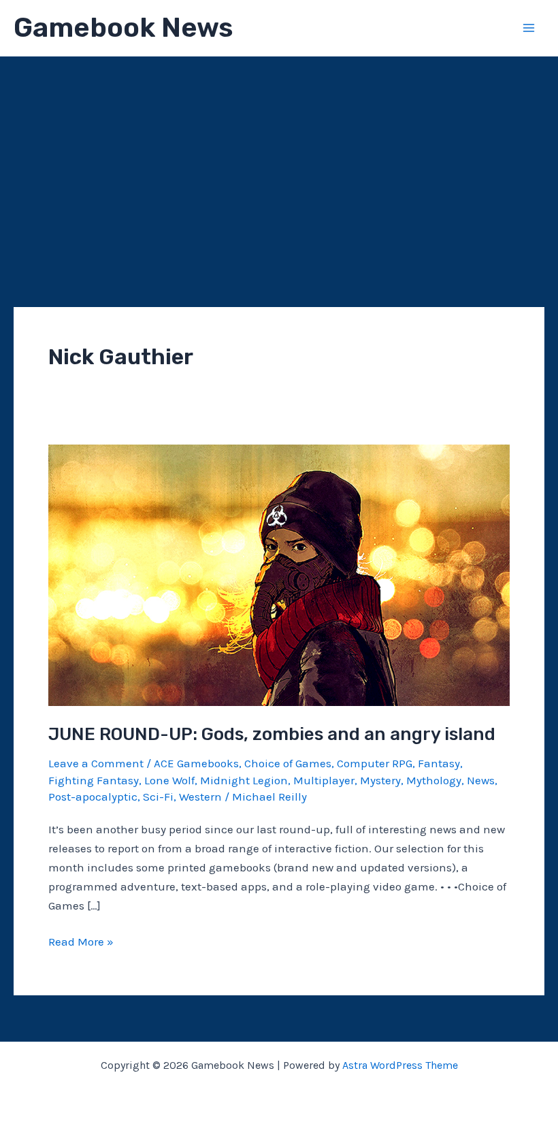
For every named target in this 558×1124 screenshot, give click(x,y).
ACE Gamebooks (196, 763)
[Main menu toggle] (529, 28)
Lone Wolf (169, 780)
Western (200, 796)
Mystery (380, 780)
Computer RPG (374, 763)
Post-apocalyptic (92, 796)
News (481, 780)
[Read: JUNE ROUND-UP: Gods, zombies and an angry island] (279, 574)
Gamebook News (123, 28)
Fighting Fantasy (93, 780)
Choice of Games (287, 763)
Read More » (81, 942)
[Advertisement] (279, 158)
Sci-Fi (158, 796)
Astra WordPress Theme (400, 1065)
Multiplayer (324, 780)
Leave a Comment (96, 763)
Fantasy (439, 763)
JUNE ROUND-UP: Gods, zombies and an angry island (271, 734)
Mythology (433, 780)
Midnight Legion (244, 780)
